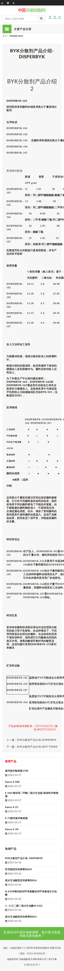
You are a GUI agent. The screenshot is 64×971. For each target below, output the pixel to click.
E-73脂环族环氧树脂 (16, 818)
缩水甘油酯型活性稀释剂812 (21, 916)
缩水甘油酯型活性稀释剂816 (21, 880)
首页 (4, 36)
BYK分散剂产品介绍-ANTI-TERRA (37, 746)
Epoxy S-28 (11, 829)
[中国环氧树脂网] (32, 10)
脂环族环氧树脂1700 (16, 770)
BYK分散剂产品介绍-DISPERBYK (36, 739)
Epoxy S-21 (11, 807)
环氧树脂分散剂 (16, 36)
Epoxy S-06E (12, 781)
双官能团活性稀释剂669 (18, 869)
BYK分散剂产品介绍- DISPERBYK (24, 858)
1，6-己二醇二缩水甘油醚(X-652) (23, 905)
